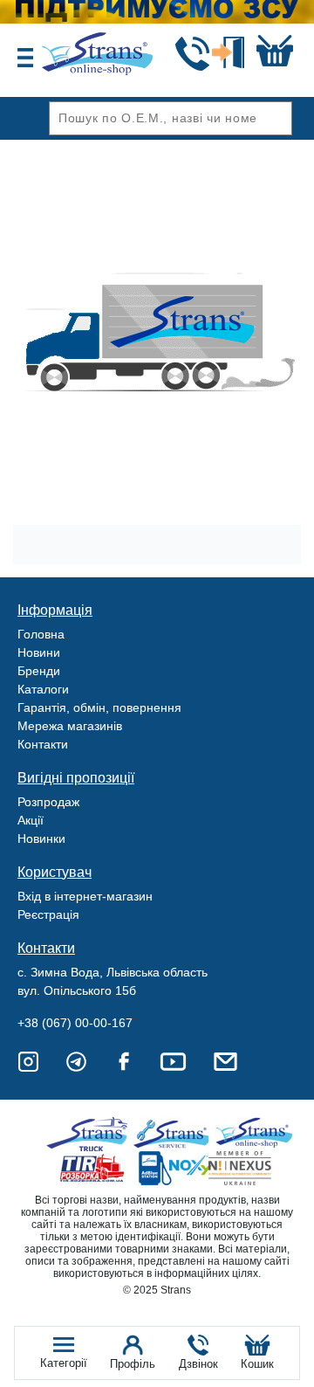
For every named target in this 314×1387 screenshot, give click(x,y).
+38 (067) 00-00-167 (75, 1023)
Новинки (41, 838)
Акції (30, 820)
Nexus (255, 1168)
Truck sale (93, 1134)
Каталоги (43, 689)
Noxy (174, 1168)
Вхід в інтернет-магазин (85, 896)
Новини (38, 652)
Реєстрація (48, 914)
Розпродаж (48, 802)
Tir (93, 1168)
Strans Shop (255, 1134)
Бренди (38, 671)
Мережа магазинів (69, 726)
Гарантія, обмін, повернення (99, 707)
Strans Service (174, 1134)
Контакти (42, 744)
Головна (41, 634)
